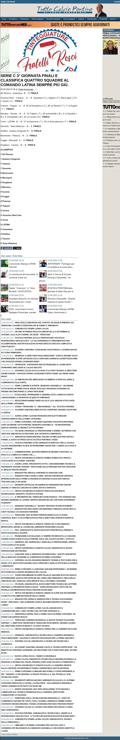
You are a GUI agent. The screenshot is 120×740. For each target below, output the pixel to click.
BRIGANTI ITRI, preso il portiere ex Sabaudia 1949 (38, 473)
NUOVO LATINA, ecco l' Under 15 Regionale (35, 656)
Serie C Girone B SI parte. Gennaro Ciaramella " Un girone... (55, 277)
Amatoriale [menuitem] (103, 19)
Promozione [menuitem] (24, 19)
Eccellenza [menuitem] (13, 19)
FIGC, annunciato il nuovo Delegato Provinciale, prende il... (18, 312)
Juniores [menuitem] (81, 19)
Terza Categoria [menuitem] (69, 19)
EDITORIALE (108, 30)
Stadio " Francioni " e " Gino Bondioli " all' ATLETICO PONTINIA (44, 407)
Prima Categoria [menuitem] (37, 19)
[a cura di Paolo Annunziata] (76, 10)
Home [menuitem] (4, 19)
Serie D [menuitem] (113, 19)
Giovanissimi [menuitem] (91, 19)
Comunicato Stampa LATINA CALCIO (31, 329)
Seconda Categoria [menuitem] (53, 19)
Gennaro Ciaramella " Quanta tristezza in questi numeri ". (44, 506)
